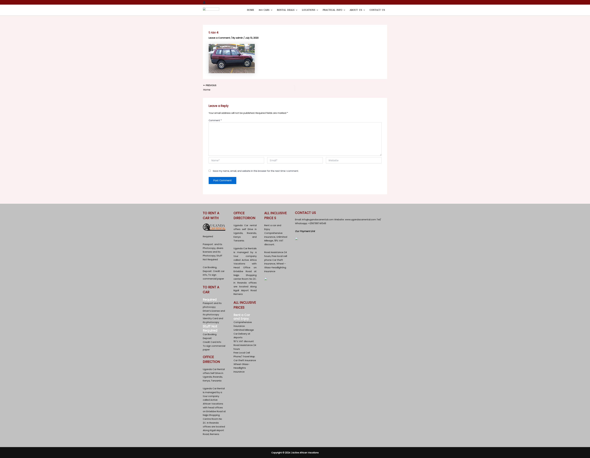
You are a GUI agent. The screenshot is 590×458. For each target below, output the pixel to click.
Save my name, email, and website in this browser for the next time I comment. (256, 170)
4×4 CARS (264, 10)
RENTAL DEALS (285, 10)
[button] (270, 10)
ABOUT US (356, 10)
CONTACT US (377, 10)
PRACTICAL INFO (332, 10)
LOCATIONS (308, 10)
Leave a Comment (219, 37)
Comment (215, 120)
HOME (250, 10)
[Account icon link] (204, 2)
